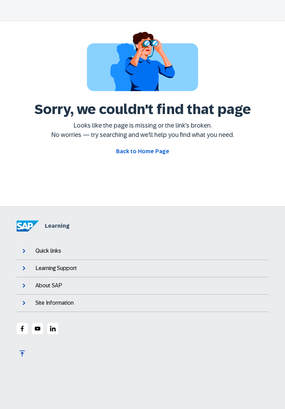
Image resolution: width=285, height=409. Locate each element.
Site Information (54, 303)
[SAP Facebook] (22, 328)
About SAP (48, 285)
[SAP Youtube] (37, 328)
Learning (57, 226)
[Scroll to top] (22, 353)
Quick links (48, 251)
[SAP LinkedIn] (52, 328)
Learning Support (56, 268)
